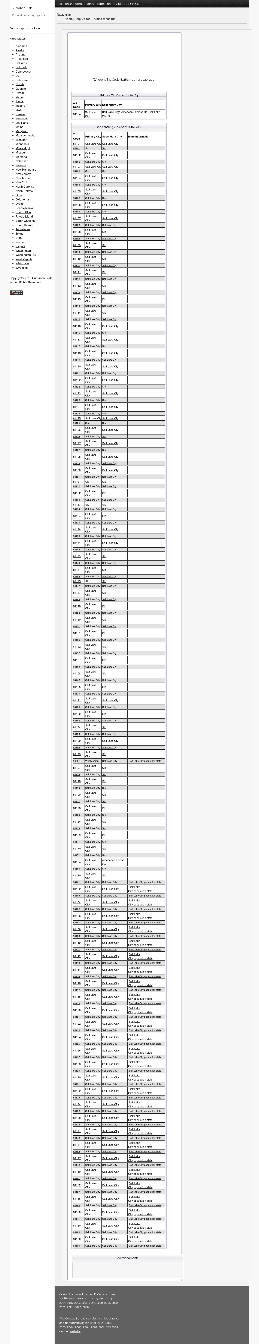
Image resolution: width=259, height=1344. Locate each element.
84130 (77, 470)
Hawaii (20, 93)
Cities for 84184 (105, 19)
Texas (19, 233)
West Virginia (24, 259)
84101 (77, 143)
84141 (77, 543)
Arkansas (22, 58)
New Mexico (23, 178)
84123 (77, 393)
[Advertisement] (124, 54)
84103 (77, 166)
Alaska (20, 50)
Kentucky (22, 118)
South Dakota (24, 225)
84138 (77, 529)
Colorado (21, 67)
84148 (76, 599)
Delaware (22, 80)
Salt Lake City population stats (145, 761)
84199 (76, 747)
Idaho (19, 97)
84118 (77, 353)
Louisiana (22, 122)
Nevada (21, 165)
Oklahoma (22, 199)
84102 (77, 155)
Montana (21, 157)
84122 (77, 380)
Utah (19, 237)
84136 (76, 522)
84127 (77, 443)
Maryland (22, 131)
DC (18, 75)
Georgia (21, 88)
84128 (77, 456)
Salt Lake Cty (110, 143)
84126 (77, 429)
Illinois (20, 101)
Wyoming (22, 267)
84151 (76, 626)
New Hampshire (26, 169)
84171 (77, 700)
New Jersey (23, 174)
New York (22, 182)
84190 (77, 741)
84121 (76, 373)
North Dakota (24, 191)
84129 (76, 463)
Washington (23, 250)
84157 (76, 653)
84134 (76, 509)
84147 (76, 586)
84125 (77, 418)
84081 (76, 761)
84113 (76, 292)
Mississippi (23, 148)
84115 (76, 319)
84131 (76, 476)
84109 (76, 238)
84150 (76, 612)
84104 (77, 178)
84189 (76, 734)
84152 (76, 639)
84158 (76, 666)
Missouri (21, 152)
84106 (77, 205)
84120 (77, 366)
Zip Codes (83, 19)
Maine (20, 127)
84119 (76, 359)
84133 (76, 499)
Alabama (21, 46)
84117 (77, 339)
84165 (76, 680)
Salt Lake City (109, 761)
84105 (77, 191)
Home (69, 19)
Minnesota (22, 144)
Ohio (19, 195)
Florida (20, 84)
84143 (76, 549)
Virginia (20, 246)
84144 (76, 563)
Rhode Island (24, 216)
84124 (77, 407)
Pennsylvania (24, 208)
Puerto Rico (23, 212)
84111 (76, 265)
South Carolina (25, 220)
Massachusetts (25, 135)
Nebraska (22, 161)
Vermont (21, 242)
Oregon (20, 203)
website (75, 1331)
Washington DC (26, 255)
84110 (76, 252)
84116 (77, 326)
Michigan (21, 139)
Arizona (20, 54)
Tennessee (23, 229)
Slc (104, 148)
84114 (76, 305)
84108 (76, 225)
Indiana (20, 105)
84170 (76, 693)
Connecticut (23, 71)
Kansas (20, 114)
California (22, 63)
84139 (76, 536)
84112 (76, 279)
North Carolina (25, 186)
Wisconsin (22, 263)
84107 (77, 218)
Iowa (19, 110)
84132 (76, 486)
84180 (76, 707)
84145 (76, 576)
